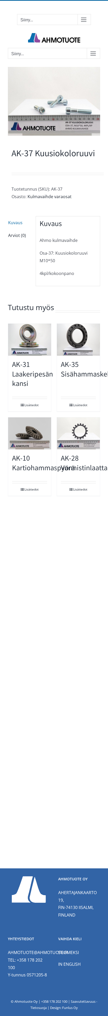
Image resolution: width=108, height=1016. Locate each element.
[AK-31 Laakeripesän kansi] (29, 340)
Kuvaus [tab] (15, 222)
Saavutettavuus (83, 1001)
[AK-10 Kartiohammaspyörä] (29, 433)
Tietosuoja (38, 1007)
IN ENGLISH (69, 964)
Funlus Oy (70, 1007)
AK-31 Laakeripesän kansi (32, 375)
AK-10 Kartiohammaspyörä (43, 464)
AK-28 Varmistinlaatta (84, 464)
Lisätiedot (31, 405)
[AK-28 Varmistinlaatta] (78, 433)
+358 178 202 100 (54, 1001)
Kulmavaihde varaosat (50, 196)
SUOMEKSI (68, 952)
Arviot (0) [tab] (17, 235)
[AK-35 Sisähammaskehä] (78, 340)
